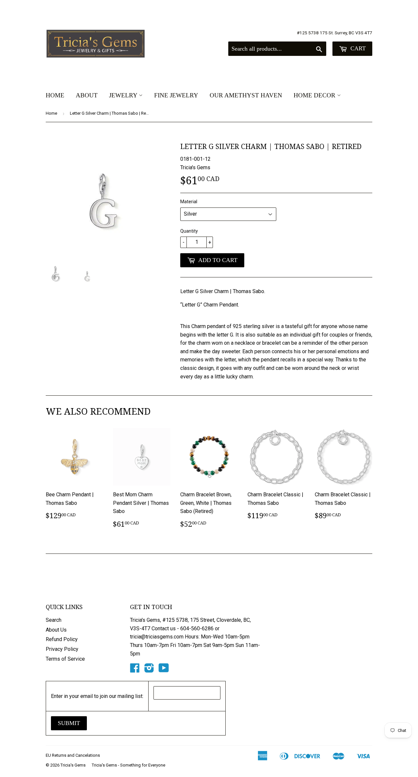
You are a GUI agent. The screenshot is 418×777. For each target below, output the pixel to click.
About (87, 95)
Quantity (189, 231)
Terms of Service (65, 659)
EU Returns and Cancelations (73, 755)
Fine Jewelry (176, 95)
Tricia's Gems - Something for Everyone (128, 765)
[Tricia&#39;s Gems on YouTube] (164, 670)
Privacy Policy (62, 649)
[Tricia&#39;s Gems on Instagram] (149, 670)
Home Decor (315, 95)
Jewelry (124, 95)
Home (55, 95)
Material (188, 201)
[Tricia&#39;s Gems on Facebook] (135, 670)
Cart (357, 48)
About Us (56, 630)
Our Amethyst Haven (246, 95)
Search (53, 620)
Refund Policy (62, 639)
